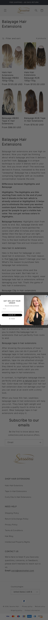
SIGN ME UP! (12, 315)
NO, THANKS (12, 318)
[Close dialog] (46, 296)
